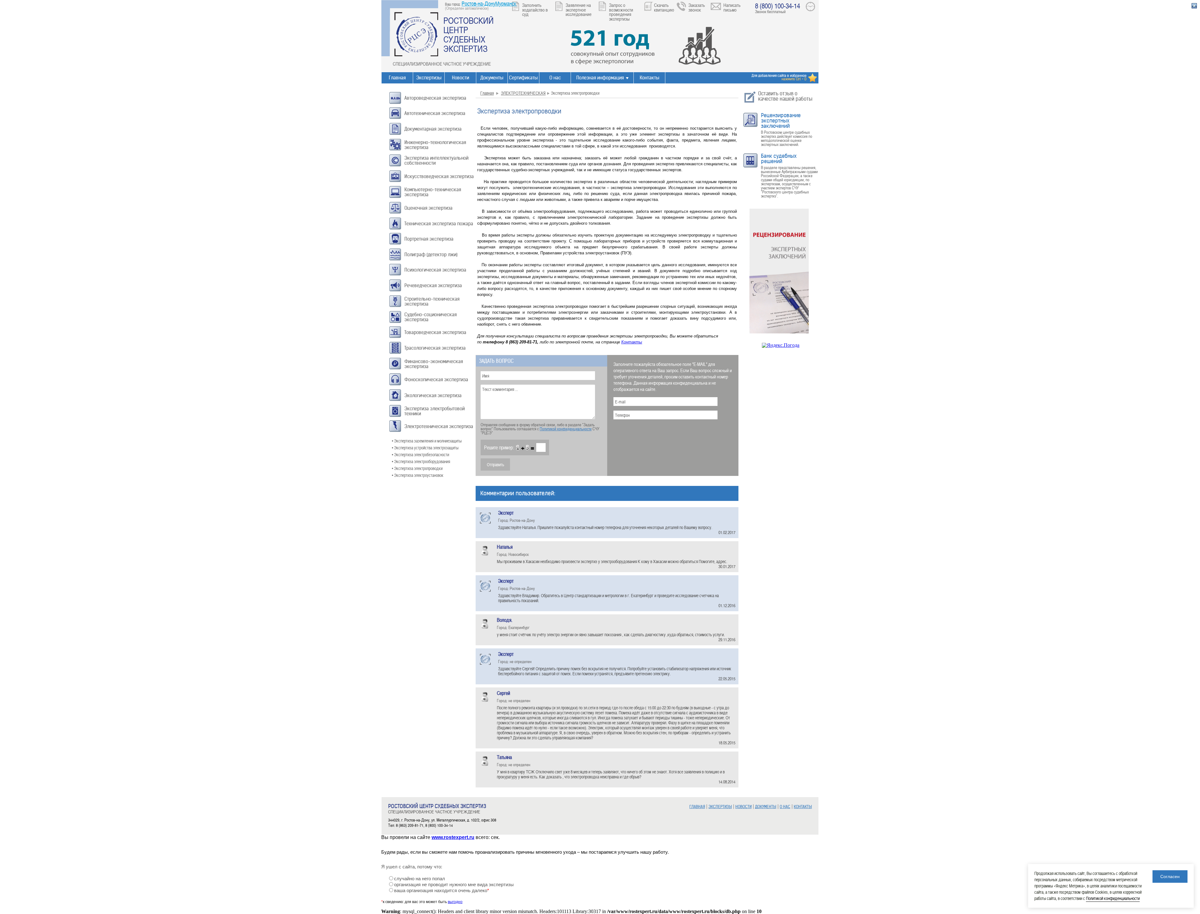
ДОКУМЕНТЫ (765, 806)
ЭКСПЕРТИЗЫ (720, 806)
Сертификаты (523, 78)
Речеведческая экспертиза (433, 285)
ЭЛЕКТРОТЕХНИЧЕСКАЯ (523, 93)
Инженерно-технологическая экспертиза (435, 144)
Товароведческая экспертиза (435, 332)
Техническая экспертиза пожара (438, 224)
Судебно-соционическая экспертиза (430, 317)
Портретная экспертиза (428, 239)
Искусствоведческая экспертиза (439, 176)
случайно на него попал (419, 878)
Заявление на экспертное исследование (579, 9)
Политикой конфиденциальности (566, 429)
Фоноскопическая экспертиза (436, 379)
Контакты (649, 78)
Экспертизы (429, 78)
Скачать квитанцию (664, 7)
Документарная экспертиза (433, 129)
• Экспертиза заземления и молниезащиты (427, 441)
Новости (460, 78)
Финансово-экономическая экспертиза (433, 363)
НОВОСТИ (743, 806)
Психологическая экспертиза (435, 270)
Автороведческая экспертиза (435, 98)
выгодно (455, 902)
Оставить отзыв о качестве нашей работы (785, 96)
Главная (397, 78)
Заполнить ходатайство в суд (535, 9)
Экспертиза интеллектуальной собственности (436, 160)
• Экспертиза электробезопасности (420, 454)
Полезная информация (600, 78)
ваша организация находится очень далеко (441, 890)
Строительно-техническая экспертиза (431, 301)
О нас (555, 78)
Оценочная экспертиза (428, 208)
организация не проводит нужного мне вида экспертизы (454, 884)
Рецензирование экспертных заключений (781, 120)
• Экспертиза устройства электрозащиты (425, 448)
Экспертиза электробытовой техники (434, 411)
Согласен (1170, 876)
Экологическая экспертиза (433, 395)
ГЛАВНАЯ (697, 806)
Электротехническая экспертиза (438, 426)
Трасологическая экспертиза (435, 348)
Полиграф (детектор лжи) (431, 254)
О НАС (785, 806)
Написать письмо (732, 7)
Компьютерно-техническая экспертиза (432, 192)
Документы (491, 78)
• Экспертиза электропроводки (417, 468)
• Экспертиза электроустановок (417, 475)
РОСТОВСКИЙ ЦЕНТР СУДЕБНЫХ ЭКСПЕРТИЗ (468, 34)
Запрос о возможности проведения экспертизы (621, 12)
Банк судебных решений (779, 158)
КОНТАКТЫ (803, 806)
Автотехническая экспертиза (434, 113)
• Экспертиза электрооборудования (421, 461)
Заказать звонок (696, 7)
